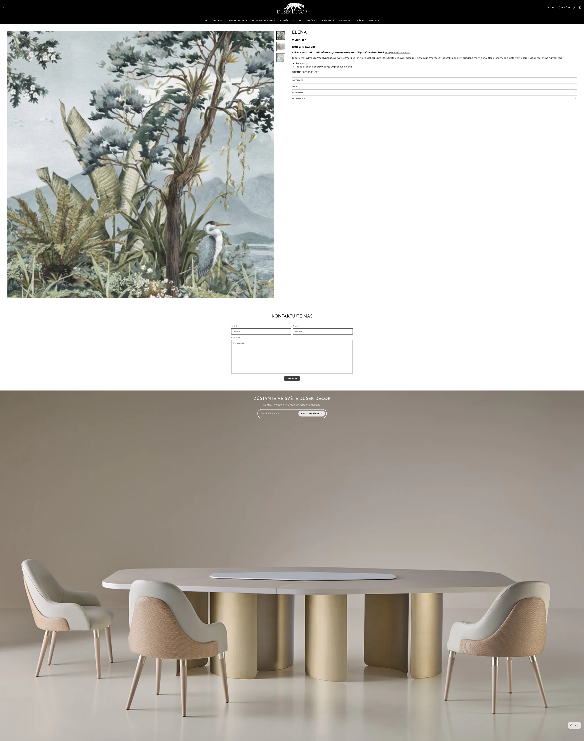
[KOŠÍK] (580, 7)
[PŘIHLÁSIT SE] (574, 7)
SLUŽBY (297, 20)
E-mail (296, 326)
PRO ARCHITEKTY (237, 20)
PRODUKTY (328, 20)
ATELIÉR (284, 20)
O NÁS (358, 20)
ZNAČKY (310, 20)
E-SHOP (343, 20)
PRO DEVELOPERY (214, 20)
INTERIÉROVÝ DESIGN (263, 20)
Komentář (235, 338)
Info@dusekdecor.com (397, 52)
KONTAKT (374, 20)
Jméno (234, 326)
